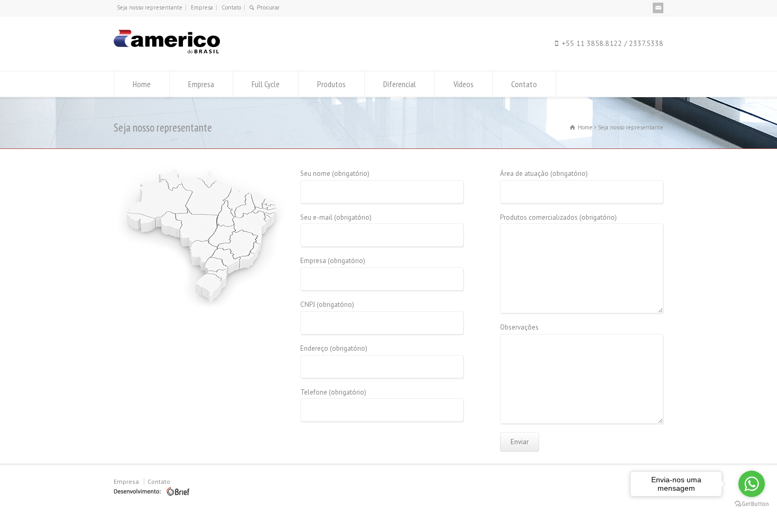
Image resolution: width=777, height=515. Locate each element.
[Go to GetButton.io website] (752, 504)
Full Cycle (266, 84)
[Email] (658, 8)
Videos (464, 84)
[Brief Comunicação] (151, 494)
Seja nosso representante (149, 7)
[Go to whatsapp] (751, 484)
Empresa (202, 7)
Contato (231, 7)
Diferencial (399, 84)
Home (142, 84)
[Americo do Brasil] (167, 50)
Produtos (331, 84)
